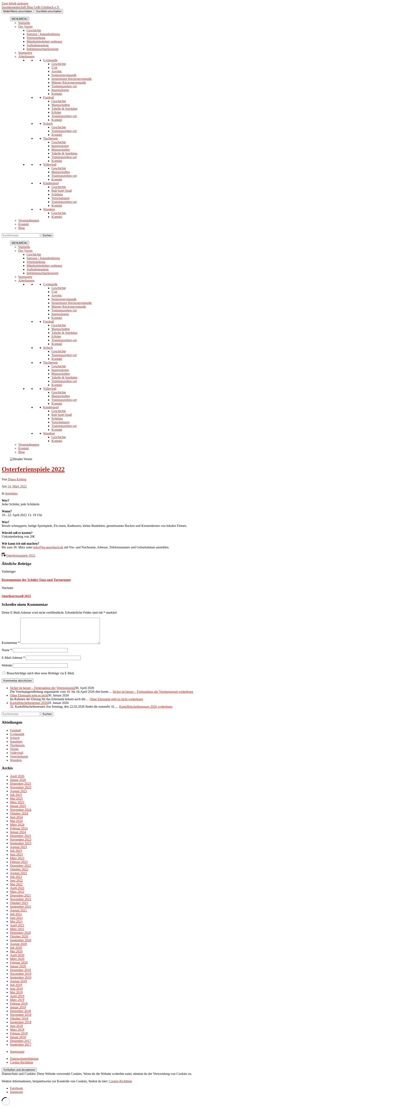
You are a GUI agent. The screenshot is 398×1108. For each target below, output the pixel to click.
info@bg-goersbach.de (48, 547)
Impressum (17, 1051)
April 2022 (17, 888)
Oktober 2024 (19, 813)
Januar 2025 (18, 806)
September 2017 (20, 1044)
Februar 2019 (19, 1003)
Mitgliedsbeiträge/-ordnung (44, 41)
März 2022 (17, 891)
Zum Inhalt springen (15, 3)
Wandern (49, 209)
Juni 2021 (16, 918)
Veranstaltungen (28, 220)
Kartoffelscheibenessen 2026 (29, 703)
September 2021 (20, 906)
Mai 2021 (16, 921)
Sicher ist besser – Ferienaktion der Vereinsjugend (42, 688)
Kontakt (56, 93)
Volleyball (49, 164)
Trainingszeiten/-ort (64, 86)
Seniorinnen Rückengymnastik (71, 79)
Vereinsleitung (36, 38)
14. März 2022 (17, 486)
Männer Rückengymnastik (68, 82)
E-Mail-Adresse (13, 657)
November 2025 (20, 787)
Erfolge (56, 112)
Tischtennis (50, 138)
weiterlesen (153, 691)
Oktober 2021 (19, 903)
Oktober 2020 (19, 936)
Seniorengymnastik (63, 75)
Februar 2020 (19, 962)
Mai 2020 (16, 951)
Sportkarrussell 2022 (16, 596)
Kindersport (51, 183)
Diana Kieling (17, 479)
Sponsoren (25, 52)
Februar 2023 (19, 862)
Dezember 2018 (20, 1011)
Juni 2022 (16, 880)
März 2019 (17, 1000)
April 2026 (17, 776)
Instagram (16, 1092)
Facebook (16, 1088)
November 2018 (20, 1014)
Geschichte (34, 30)
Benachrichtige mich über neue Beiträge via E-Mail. (41, 673)
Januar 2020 (18, 966)
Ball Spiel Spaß (61, 190)
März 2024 (17, 824)
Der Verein (25, 26)
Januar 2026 (18, 780)
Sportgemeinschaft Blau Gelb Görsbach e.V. (31, 7)
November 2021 (20, 899)
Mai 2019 (16, 992)
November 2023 (20, 839)
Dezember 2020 (20, 932)
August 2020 (18, 944)
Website (7, 665)
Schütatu (57, 194)
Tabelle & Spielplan (64, 108)
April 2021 (17, 925)
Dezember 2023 (20, 836)
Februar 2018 (19, 1033)
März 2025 (17, 802)
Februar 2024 (19, 828)
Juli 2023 (16, 850)
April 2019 (17, 996)
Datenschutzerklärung (24, 1058)
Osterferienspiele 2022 (33, 469)
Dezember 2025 (20, 783)
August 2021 (18, 910)
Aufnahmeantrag (38, 45)
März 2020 (17, 959)
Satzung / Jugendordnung (43, 34)
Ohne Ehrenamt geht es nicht (29, 695)
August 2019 (18, 981)
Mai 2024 (16, 821)
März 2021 (17, 929)
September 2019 (20, 977)
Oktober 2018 (19, 1018)
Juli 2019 (16, 985)
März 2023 (17, 858)
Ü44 (54, 67)
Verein (14, 749)
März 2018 (17, 1029)
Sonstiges (11, 493)
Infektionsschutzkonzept (42, 49)
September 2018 (20, 1022)
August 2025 (18, 791)
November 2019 (20, 973)
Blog (21, 228)
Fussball (48, 97)
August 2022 (18, 873)
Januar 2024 (18, 832)
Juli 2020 (16, 947)
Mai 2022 (16, 884)
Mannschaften (60, 105)
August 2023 (18, 847)
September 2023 (20, 843)
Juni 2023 (16, 854)
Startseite (24, 23)
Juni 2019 (16, 988)
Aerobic (56, 71)
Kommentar (11, 643)
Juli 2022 (16, 877)
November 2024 (20, 809)
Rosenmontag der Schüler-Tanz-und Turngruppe (36, 580)
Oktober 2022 (19, 869)
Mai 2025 (16, 798)
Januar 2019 (18, 1007)
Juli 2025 (16, 795)
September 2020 (20, 940)
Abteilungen (26, 56)
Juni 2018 (16, 1026)
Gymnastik (50, 60)
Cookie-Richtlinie (21, 1062)
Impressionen (60, 90)
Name (7, 650)
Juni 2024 (16, 817)
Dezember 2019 (20, 970)
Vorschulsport (60, 198)
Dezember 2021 (20, 895)
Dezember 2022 (20, 865)
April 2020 (17, 955)
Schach (48, 123)
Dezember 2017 (20, 1041)
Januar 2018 (18, 1037)
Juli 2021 (16, 914)
